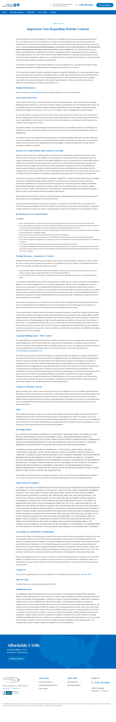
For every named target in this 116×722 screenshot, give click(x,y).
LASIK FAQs (30, 12)
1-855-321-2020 (86, 5)
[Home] (11, 5)
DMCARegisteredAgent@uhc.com (30, 351)
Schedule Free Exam (16, 659)
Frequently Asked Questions (48, 685)
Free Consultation (105, 5)
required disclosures (36, 92)
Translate (105, 691)
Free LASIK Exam (72, 682)
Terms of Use (16, 688)
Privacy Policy (92, 115)
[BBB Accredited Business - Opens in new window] (15, 693)
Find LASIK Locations (17, 12)
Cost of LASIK (42, 12)
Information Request (74, 685)
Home (4, 12)
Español (53, 12)
